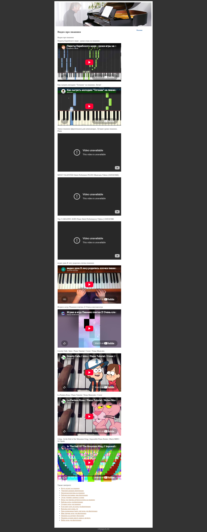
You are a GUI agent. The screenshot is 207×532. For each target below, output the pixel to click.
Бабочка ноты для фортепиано (72, 502)
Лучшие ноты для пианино (71, 504)
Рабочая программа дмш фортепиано (74, 495)
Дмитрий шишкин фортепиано (72, 491)
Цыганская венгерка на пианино (73, 493)
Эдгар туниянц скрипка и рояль (72, 497)
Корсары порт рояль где (69, 509)
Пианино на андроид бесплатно (72, 516)
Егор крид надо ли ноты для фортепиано (76, 506)
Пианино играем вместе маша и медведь (75, 518)
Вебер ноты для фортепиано (71, 520)
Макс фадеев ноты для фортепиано (73, 513)
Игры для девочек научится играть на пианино (78, 500)
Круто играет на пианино (70, 488)
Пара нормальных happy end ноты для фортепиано (79, 511)
